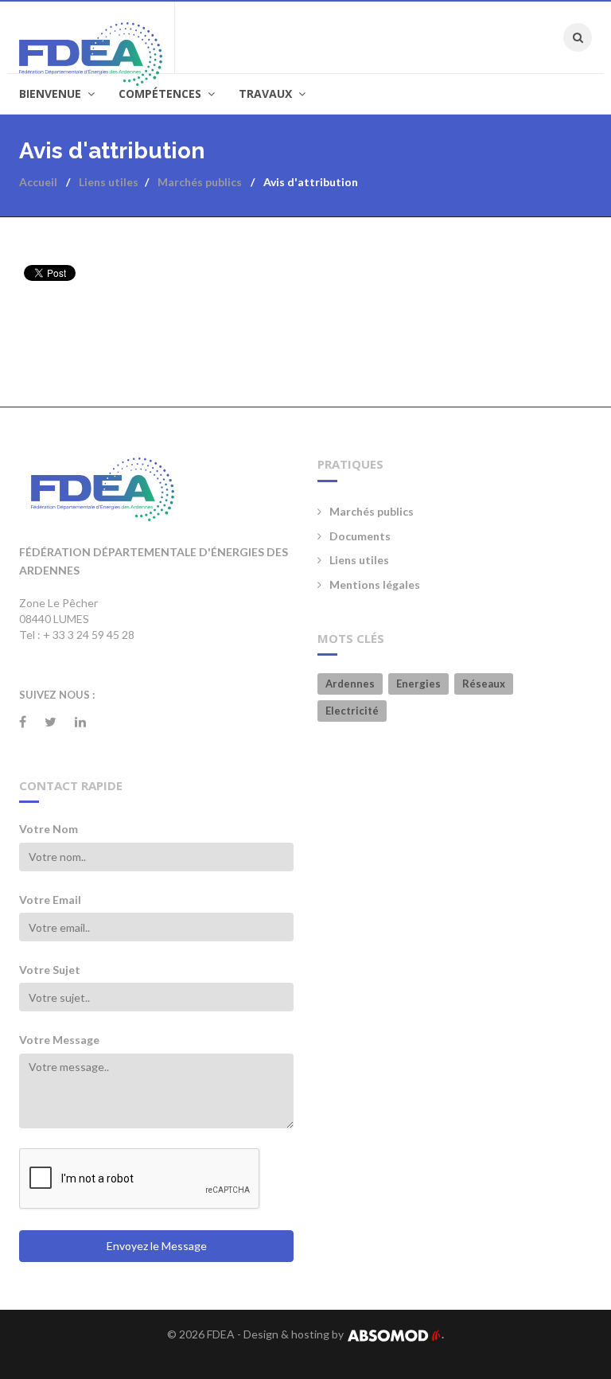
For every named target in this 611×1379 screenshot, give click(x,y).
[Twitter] (50, 722)
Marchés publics (371, 511)
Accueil (38, 182)
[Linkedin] (80, 722)
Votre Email (50, 899)
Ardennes (350, 683)
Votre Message (59, 1039)
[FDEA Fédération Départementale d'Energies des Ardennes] (97, 37)
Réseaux (483, 683)
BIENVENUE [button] (51, 93)
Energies (418, 683)
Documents (360, 536)
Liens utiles (359, 560)
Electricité (352, 710)
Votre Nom (48, 829)
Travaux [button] (267, 93)
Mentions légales (374, 584)
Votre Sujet (49, 969)
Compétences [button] (161, 93)
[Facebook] (22, 722)
